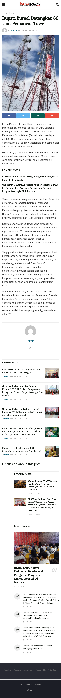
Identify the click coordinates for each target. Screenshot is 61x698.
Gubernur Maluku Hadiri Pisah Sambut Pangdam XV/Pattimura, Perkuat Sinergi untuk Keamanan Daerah (22, 412)
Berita (11, 13)
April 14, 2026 (17, 376)
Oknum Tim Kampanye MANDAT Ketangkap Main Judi (37, 647)
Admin (14, 30)
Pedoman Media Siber (23, 670)
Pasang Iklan (41, 670)
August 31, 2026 (35, 493)
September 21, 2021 (30, 30)
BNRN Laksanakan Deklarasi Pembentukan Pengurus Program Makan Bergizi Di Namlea (30, 575)
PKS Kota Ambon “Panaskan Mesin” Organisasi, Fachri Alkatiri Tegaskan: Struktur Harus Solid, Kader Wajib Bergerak (42, 505)
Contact (53, 670)
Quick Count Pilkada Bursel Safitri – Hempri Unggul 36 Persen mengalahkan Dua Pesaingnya (39, 615)
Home (4, 13)
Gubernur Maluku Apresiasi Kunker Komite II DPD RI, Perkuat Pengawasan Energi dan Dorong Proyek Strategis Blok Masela (30, 188)
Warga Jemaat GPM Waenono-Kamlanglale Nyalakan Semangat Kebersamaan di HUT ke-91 (43, 485)
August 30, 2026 (35, 514)
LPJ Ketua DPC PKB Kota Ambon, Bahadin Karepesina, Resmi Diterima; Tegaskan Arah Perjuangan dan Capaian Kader (22, 431)
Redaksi (7, 670)
